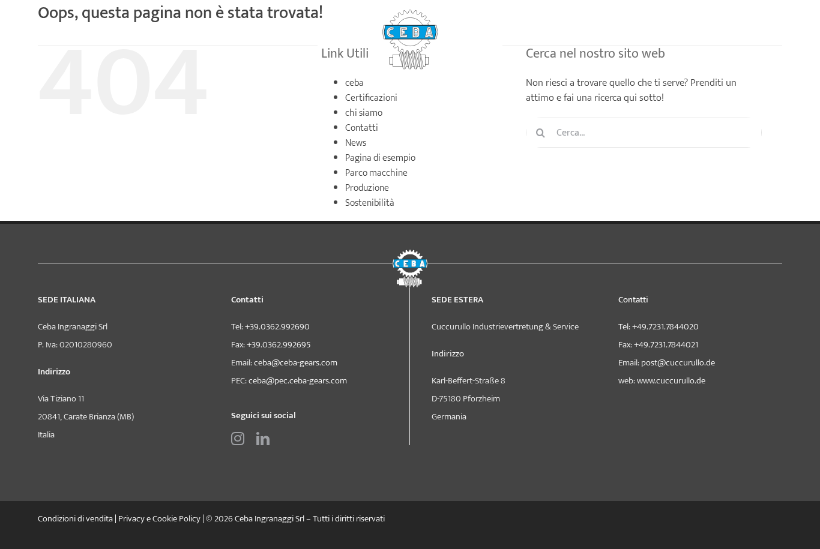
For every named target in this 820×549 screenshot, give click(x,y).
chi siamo (363, 113)
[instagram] (237, 438)
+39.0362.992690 (277, 326)
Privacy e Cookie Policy (159, 518)
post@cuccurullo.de (678, 362)
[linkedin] (263, 438)
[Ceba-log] (410, 13)
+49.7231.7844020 (665, 326)
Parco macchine (376, 173)
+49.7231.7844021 (666, 344)
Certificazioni (371, 98)
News (355, 143)
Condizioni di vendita (75, 518)
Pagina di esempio (380, 158)
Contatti (361, 128)
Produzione (367, 188)
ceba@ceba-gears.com (295, 362)
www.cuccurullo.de (671, 380)
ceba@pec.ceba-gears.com (298, 380)
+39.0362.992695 (279, 344)
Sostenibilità (369, 203)
